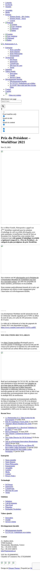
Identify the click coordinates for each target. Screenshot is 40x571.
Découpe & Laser (16, 65)
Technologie (9, 58)
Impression (13, 61)
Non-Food (9, 505)
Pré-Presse (13, 59)
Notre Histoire (15, 52)
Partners (8, 15)
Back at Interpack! (11, 431)
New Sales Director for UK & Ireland (18, 437)
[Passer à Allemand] (14, 28)
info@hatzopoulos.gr (8, 551)
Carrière (8, 91)
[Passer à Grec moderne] (16, 26)
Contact (8, 89)
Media (7, 12)
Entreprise (8, 48)
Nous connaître (15, 50)
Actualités (8, 10)
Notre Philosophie (16, 54)
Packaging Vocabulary (13, 509)
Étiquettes (8, 507)
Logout (12, 20)
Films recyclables (15, 95)
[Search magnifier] (3, 106)
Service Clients (15, 77)
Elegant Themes (14, 568)
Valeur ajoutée (10, 71)
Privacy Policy (10, 476)
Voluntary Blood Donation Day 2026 (18, 424)
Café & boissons (11, 503)
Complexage (14, 63)
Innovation (13, 73)
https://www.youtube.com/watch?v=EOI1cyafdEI (18, 327)
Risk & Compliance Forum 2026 (16, 422)
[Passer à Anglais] (13, 24)
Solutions (8, 69)
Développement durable (13, 79)
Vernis (12, 67)
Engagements (14, 56)
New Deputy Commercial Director (17, 433)
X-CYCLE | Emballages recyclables (22, 83)
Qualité (12, 75)
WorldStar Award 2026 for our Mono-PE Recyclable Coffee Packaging (19, 446)
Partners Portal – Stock (18, 19)
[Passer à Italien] (13, 30)
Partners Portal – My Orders (19, 17)
